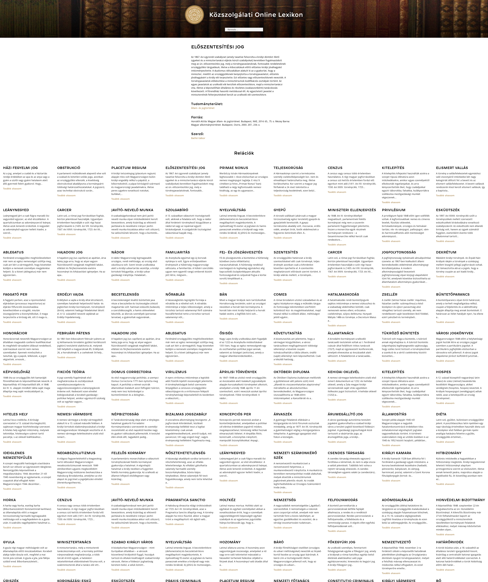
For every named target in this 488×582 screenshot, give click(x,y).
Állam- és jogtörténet (203, 107)
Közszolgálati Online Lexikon (256, 14)
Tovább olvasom (12, 188)
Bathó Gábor (198, 138)
